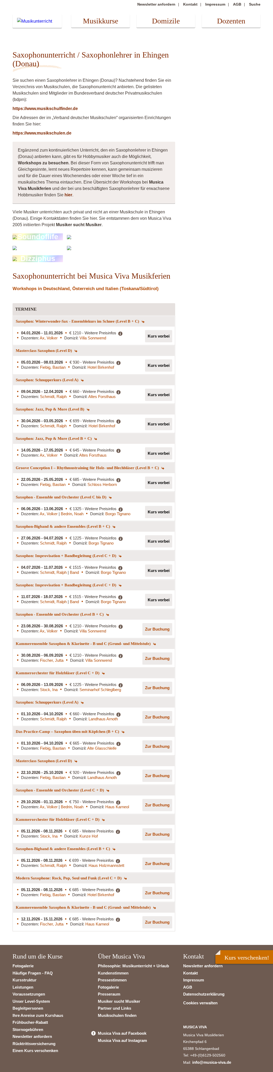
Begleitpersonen (28, 1008)
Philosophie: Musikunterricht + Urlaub (133, 966)
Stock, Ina (49, 689)
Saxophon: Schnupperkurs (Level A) (47, 380)
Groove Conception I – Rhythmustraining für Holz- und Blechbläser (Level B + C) (88, 468)
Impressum (215, 4)
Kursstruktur (25, 980)
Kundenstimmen (113, 973)
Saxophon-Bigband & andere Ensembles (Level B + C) (63, 526)
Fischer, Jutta (51, 660)
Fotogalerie (23, 966)
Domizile (166, 21)
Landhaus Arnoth (103, 719)
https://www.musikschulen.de (42, 133)
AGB (237, 4)
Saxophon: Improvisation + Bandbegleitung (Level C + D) (66, 556)
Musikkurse (100, 21)
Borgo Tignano (117, 513)
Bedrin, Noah (72, 513)
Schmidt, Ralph (53, 396)
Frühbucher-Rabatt (30, 1022)
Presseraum (109, 994)
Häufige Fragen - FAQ (33, 973)
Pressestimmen (112, 980)
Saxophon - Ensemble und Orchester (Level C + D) (60, 790)
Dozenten (231, 21)
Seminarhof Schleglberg (100, 689)
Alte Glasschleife (102, 748)
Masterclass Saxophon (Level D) (44, 350)
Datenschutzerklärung (203, 994)
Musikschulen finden (117, 1015)
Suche (254, 4)
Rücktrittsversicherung (34, 1043)
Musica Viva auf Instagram (122, 1040)
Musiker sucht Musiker (119, 1001)
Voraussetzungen (29, 994)
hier (68, 195)
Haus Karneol (117, 807)
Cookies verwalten (200, 1003)
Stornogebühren (28, 1029)
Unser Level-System (31, 1001)
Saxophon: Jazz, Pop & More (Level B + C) (54, 438)
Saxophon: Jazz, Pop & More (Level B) (50, 409)
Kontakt (190, 4)
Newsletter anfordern (156, 4)
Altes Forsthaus (102, 396)
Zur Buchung (157, 629)
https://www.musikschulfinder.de (45, 108)
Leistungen (23, 987)
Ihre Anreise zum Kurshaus (38, 1015)
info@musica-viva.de (211, 1062)
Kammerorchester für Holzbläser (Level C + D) (58, 673)
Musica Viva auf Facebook (122, 1033)
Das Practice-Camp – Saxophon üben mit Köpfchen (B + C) (68, 731)
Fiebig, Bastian (53, 367)
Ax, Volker (49, 338)
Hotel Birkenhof (100, 367)
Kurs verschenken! (246, 957)
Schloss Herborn (102, 484)
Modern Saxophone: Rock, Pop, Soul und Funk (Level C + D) (69, 878)
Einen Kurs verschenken (35, 1050)
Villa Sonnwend (92, 338)
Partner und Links (114, 1008)
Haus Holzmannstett (106, 865)
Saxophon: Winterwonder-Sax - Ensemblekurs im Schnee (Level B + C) (78, 321)
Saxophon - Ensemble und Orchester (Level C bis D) (61, 497)
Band (74, 572)
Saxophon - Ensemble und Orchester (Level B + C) (60, 614)
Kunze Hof (88, 836)
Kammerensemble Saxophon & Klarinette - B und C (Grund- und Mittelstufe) (84, 643)
